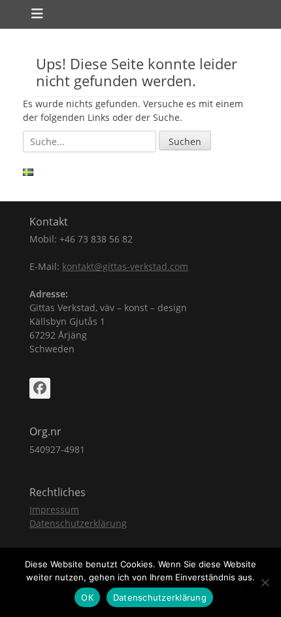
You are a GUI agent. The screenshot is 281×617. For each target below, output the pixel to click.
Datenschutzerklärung (78, 523)
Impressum (54, 509)
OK (87, 597)
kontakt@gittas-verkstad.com (125, 266)
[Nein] (264, 582)
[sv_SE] (28, 172)
